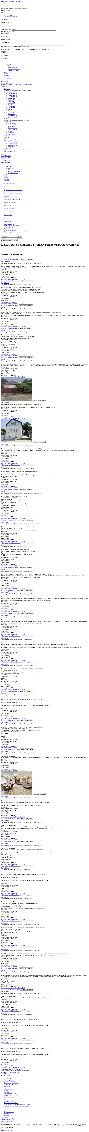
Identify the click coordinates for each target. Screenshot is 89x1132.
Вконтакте (7, 1113)
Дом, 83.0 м (4, 664)
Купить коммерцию (10, 151)
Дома (5, 118)
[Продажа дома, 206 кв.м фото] (10, 841)
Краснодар (4, 83)
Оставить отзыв (5, 1075)
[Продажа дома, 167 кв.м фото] (10, 636)
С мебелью (11, 114)
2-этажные (12, 125)
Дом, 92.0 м (4, 491)
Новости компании (10, 1081)
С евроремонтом (13, 115)
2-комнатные (12, 95)
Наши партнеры (12, 67)
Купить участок (8, 140)
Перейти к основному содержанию (11, 1)
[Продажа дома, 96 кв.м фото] (10, 691)
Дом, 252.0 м (5, 592)
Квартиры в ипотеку (10, 202)
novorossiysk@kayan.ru (12, 1072)
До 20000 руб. (12, 117)
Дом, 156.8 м (5, 820)
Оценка (6, 76)
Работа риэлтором (9, 1097)
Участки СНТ (13, 143)
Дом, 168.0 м (5, 751)
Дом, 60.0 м (4, 569)
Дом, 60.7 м (4, 359)
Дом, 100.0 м (5, 402)
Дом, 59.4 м (4, 330)
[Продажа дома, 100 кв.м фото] (16, 400)
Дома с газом (12, 128)
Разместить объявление (25, 84)
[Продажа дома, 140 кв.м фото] (10, 720)
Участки (6, 137)
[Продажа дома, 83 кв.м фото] (10, 662)
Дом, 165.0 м (5, 522)
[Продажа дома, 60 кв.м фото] (10, 328)
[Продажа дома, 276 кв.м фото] (10, 281)
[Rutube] (7, 1115)
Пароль (3, 10)
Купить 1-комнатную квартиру (13, 186)
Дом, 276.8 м (5, 615)
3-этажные (12, 126)
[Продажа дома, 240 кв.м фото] (16, 794)
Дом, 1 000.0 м (5, 261)
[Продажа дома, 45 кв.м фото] (10, 895)
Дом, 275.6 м (5, 283)
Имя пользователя (6, 31)
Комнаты (11, 101)
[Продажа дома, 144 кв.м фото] (10, 1040)
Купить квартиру (9, 92)
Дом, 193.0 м (5, 923)
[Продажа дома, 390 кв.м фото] (10, 465)
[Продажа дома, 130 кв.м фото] (10, 543)
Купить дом (7, 121)
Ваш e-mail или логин (7, 8)
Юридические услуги (10, 1095)
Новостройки (8, 215)
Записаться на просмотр (8, 279)
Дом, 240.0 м (5, 796)
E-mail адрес (4, 29)
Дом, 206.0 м (5, 843)
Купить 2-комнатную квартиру (13, 190)
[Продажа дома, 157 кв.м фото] (10, 818)
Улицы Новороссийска (11, 1103)
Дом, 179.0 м (5, 949)
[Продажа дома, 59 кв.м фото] (10, 968)
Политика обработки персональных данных (17, 1104)
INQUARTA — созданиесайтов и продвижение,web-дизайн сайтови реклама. (8, 1120)
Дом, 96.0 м (4, 693)
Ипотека (6, 75)
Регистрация (8, 15)
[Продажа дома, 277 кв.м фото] (10, 613)
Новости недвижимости (11, 1083)
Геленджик (10, 83)
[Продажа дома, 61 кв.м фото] (10, 357)
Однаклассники (9, 1112)
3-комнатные (12, 96)
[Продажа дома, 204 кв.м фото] (10, 989)
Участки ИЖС (13, 142)
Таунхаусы (7, 135)
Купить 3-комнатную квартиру (13, 193)
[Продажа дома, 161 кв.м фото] (16, 442)
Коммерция (7, 148)
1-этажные (12, 123)
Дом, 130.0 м (5, 545)
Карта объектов (8, 1101)
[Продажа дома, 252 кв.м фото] (10, 590)
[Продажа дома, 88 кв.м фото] (10, 305)
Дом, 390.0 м (5, 467)
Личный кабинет (12, 84)
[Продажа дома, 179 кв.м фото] (10, 947)
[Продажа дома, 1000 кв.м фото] (11, 259)
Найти (15, 240)
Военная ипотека (9, 1089)
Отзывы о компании (14, 69)
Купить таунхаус (9, 208)
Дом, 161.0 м (5, 444)
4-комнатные (12, 98)
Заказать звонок (5, 157)
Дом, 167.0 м (5, 638)
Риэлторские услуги (10, 1093)
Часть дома (11, 132)
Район (19, 236)
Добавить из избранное (27, 259)
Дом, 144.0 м (5, 1042)
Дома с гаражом (13, 129)
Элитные (11, 103)
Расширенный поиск (6, 240)
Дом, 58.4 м (4, 970)
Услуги (6, 72)
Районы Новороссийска (11, 1100)
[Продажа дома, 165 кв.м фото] (10, 520)
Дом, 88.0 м (4, 307)
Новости (10, 66)
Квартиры (7, 89)
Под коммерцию (13, 145)
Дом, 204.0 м (5, 991)
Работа (6, 73)
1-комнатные (12, 93)
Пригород (11, 146)
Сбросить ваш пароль (10, 16)
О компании (7, 64)
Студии (11, 100)
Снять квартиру (9, 104)
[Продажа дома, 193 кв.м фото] (10, 921)
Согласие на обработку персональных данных (18, 1106)
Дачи (10, 131)
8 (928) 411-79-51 (6, 156)
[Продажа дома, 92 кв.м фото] (10, 489)
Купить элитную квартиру (12, 199)
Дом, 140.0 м (5, 722)
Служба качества (13, 70)
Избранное (4, 84)
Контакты (7, 78)
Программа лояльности (11, 1084)
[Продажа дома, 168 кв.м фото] (10, 749)
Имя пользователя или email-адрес (11, 46)
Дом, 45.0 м (4, 897)
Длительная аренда (9, 112)
